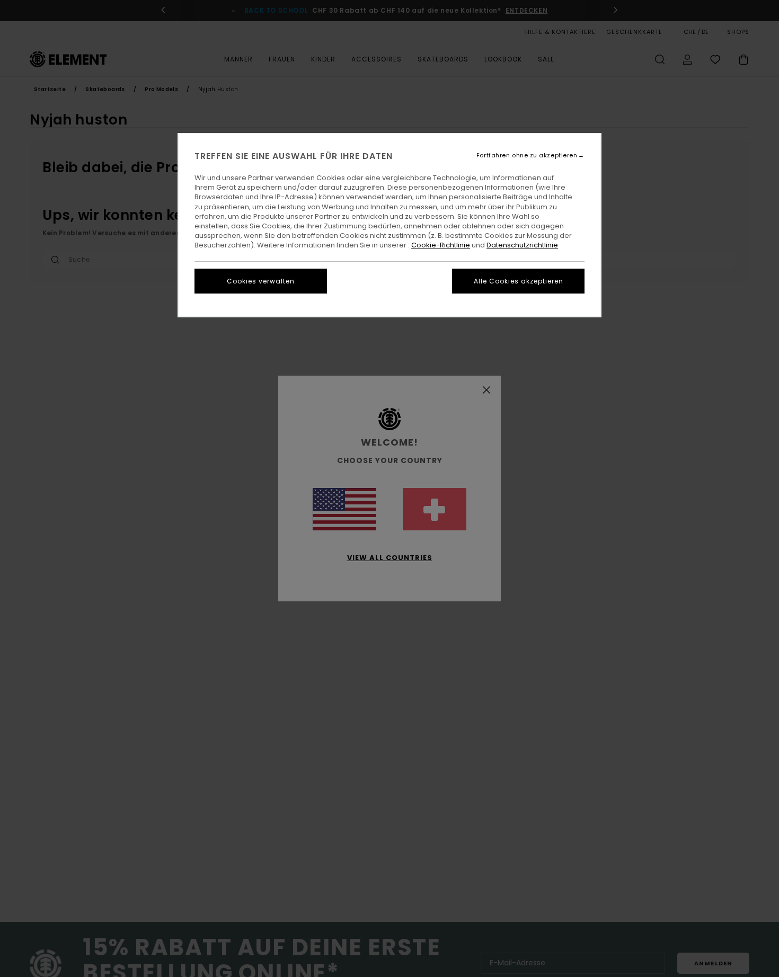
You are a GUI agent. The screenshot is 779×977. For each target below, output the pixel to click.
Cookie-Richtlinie (440, 245)
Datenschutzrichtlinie (522, 245)
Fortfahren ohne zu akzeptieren (527, 155)
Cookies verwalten (261, 281)
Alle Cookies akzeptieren (518, 281)
